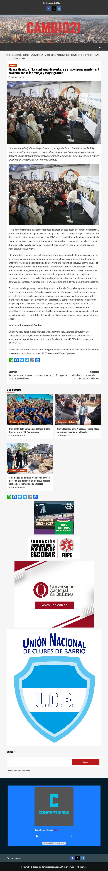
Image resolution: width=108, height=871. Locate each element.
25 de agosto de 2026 (18, 435)
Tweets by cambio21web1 (18, 770)
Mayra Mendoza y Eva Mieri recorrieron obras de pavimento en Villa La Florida (78, 430)
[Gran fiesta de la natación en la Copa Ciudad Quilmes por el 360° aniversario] (30, 409)
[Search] (99, 47)
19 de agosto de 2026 (18, 487)
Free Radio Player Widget (55, 843)
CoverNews (67, 866)
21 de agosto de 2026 (66, 435)
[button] (37, 836)
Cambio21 (54, 27)
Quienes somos (14, 858)
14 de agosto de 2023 (18, 77)
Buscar (10, 752)
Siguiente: (77, 375)
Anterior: (31, 375)
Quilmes (13, 65)
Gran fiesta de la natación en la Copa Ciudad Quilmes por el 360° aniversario (29, 430)
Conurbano (13, 422)
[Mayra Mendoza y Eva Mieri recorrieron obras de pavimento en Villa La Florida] (78, 409)
